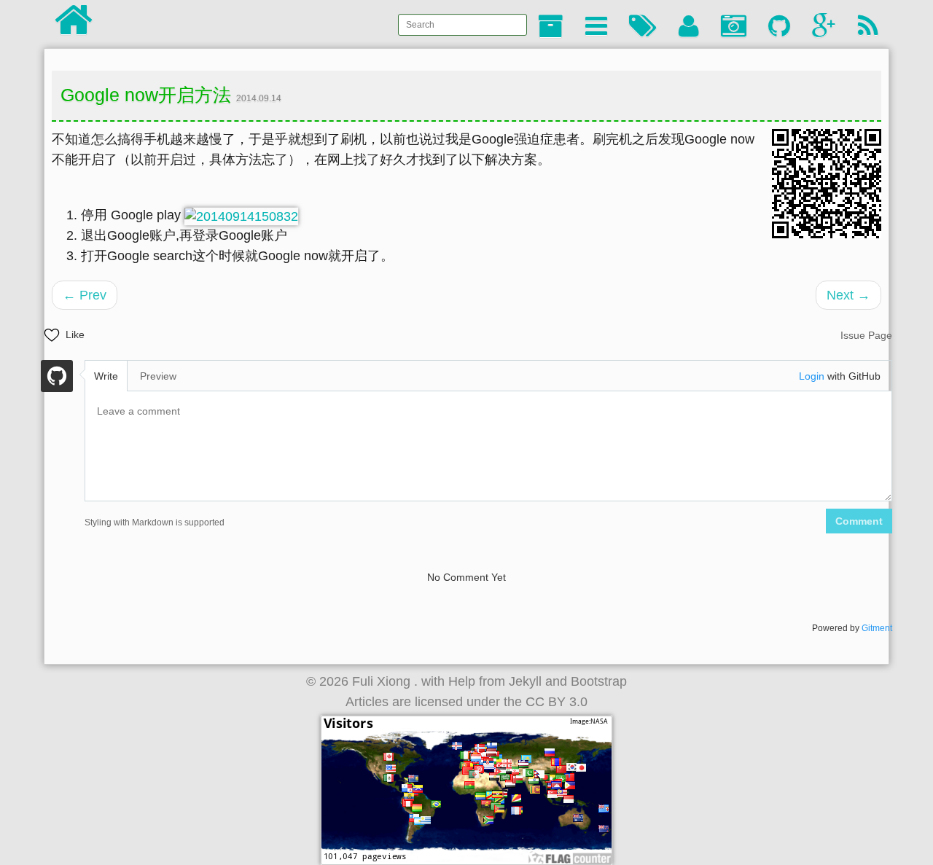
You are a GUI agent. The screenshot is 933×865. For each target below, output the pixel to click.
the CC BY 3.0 (545, 701)
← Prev (84, 295)
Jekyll (525, 681)
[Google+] (824, 26)
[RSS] (868, 26)
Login (811, 376)
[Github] (779, 26)
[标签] (643, 26)
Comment (859, 521)
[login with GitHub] (57, 378)
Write (106, 376)
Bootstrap (599, 681)
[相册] (733, 26)
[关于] (689, 26)
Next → (848, 295)
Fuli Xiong (383, 681)
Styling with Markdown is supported (155, 522)
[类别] (596, 26)
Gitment (877, 628)
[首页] (74, 27)
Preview (158, 376)
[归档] (550, 26)
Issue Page (866, 335)
